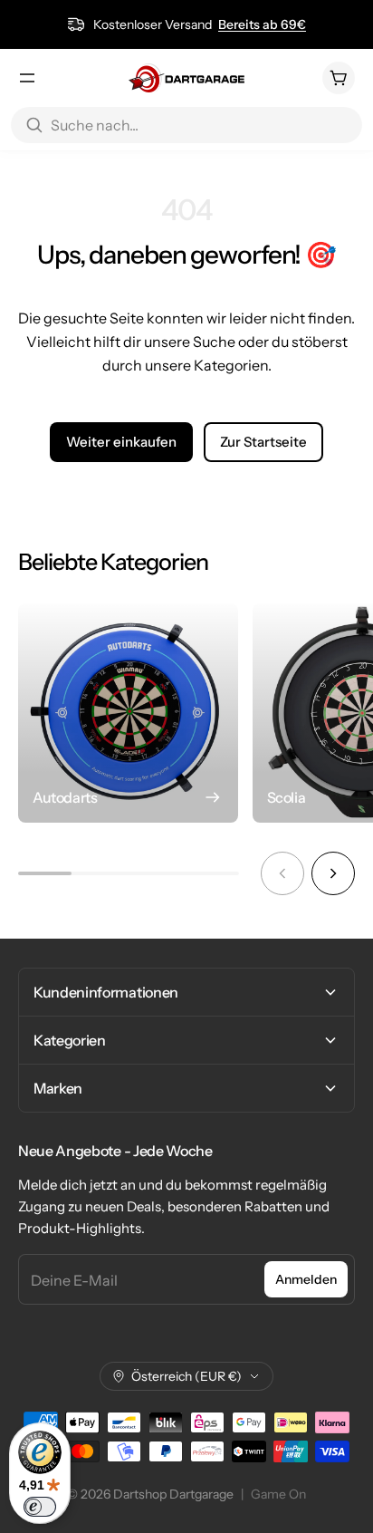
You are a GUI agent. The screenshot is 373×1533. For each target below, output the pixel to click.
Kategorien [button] (69, 1040)
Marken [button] (57, 1088)
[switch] (40, 1507)
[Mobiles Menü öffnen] (27, 77)
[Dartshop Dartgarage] (186, 77)
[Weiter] (333, 873)
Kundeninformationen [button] (105, 992)
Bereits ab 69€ (262, 24)
